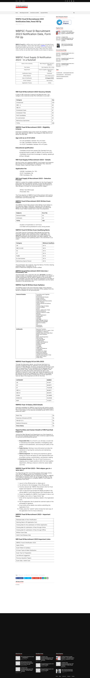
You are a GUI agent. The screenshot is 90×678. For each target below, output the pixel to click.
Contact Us (64, 676)
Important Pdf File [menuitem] (44, 12)
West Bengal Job (20, 16)
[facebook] (65, 1)
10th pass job (20, 575)
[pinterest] (71, 1)
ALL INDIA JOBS (27, 575)
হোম (16, 16)
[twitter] (67, 1)
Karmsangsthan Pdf (60, 74)
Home (57, 676)
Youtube (73, 676)
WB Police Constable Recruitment (62, 76)
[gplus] (73, 1)
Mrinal (17, 24)
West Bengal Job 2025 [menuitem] (24, 12)
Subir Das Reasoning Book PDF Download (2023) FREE (67, 45)
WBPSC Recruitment (34, 575)
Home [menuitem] (17, 12)
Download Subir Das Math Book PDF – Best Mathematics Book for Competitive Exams (67, 32)
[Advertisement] (25, 633)
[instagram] (69, 1)
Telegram (68, 676)
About (60, 676)
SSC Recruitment (68, 74)
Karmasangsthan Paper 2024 (68, 72)
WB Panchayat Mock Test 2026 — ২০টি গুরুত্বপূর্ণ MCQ (27, 657)
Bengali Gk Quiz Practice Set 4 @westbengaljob (67, 54)
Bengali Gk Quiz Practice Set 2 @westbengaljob (67, 64)
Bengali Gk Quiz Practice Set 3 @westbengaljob (67, 59)
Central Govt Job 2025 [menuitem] (34, 12)
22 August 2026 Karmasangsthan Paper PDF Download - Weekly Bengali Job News (67, 39)
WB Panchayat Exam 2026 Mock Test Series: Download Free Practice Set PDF (27, 663)
